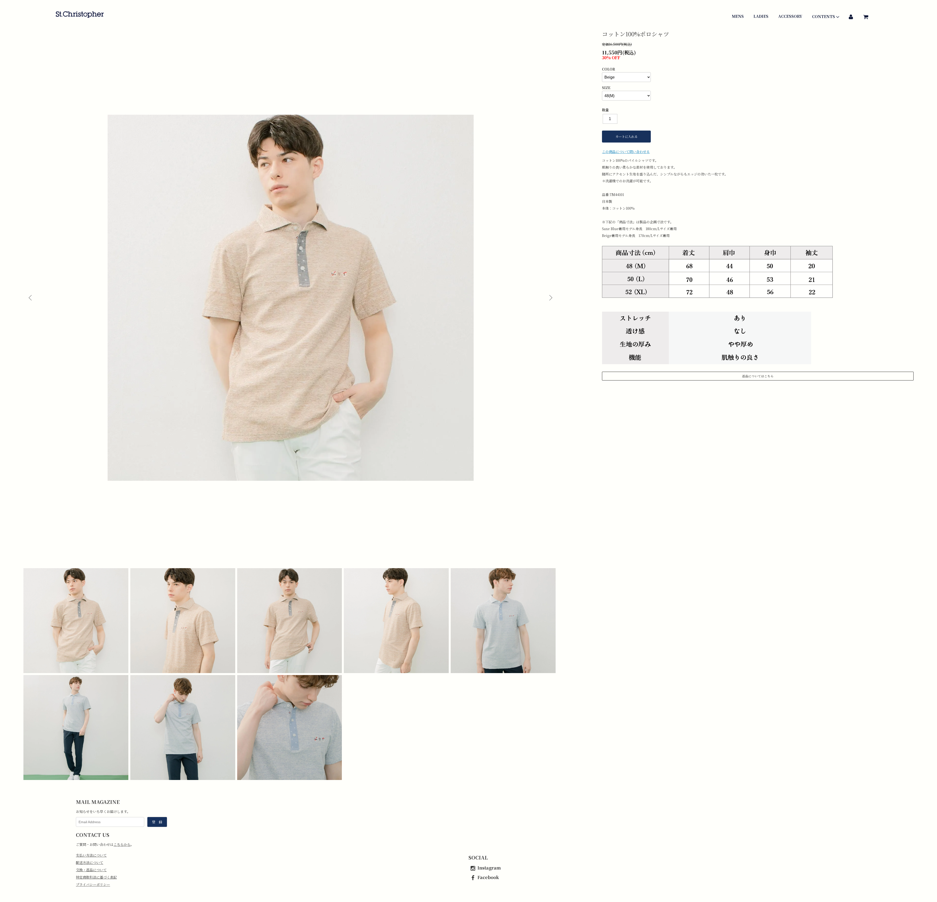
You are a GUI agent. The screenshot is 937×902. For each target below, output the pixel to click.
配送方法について (89, 862)
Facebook (488, 877)
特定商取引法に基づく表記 (96, 877)
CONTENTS (823, 16)
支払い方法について (91, 855)
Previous (30, 297)
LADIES (761, 16)
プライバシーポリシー (93, 884)
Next (550, 297)
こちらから (122, 844)
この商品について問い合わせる (626, 151)
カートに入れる (626, 136)
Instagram (489, 867)
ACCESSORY (790, 16)
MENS (738, 16)
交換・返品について (91, 869)
